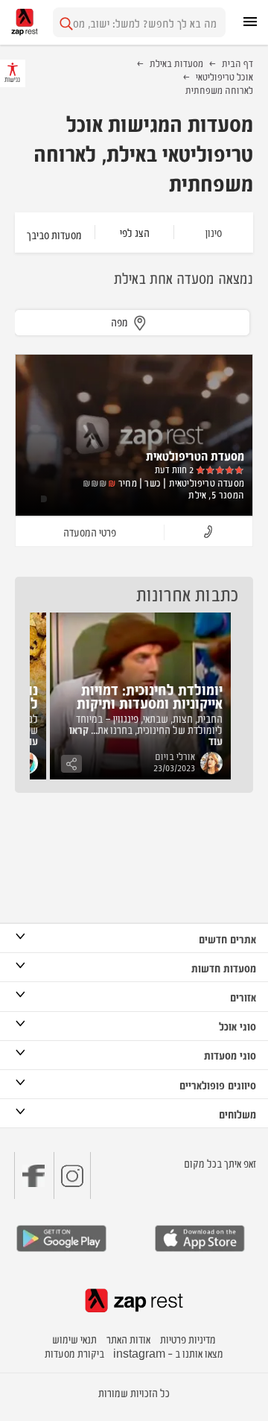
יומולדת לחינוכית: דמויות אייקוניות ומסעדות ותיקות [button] (150, 695)
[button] (208, 532)
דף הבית (237, 62)
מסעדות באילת (176, 62)
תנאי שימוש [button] (74, 1339)
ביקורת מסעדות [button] (74, 1353)
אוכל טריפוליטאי (224, 76)
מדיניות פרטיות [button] (188, 1339)
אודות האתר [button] (128, 1339)
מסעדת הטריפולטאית (195, 455)
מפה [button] (119, 321)
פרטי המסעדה (89, 532)
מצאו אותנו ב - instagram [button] (168, 1353)
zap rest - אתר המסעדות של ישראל (24, 22)
